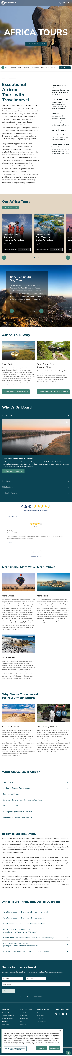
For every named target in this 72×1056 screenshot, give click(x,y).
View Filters (11, 516)
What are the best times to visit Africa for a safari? (24, 924)
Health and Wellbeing (25, 1018)
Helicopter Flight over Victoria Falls (17, 812)
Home (3, 78)
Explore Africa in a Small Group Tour (52, 392)
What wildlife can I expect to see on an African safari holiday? (28, 937)
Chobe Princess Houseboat (14, 806)
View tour (24, 249)
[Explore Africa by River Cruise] (18, 350)
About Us (5, 1009)
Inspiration (5, 1021)
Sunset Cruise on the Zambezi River (17, 818)
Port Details (23, 1024)
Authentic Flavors (9, 493)
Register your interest (10, 249)
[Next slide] (68, 257)
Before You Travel (26, 1009)
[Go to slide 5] (35, 311)
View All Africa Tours (35, 44)
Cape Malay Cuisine (11, 794)
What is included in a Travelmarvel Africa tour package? (26, 918)
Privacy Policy (38, 996)
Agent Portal (40, 1015)
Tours (19, 67)
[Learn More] (56, 1014)
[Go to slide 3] (27, 311)
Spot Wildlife (8, 782)
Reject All (41, 1048)
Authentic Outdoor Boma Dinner (16, 788)
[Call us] (60, 3)
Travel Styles (35, 67)
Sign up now (8, 991)
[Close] (60, 1031)
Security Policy (63, 1051)
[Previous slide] (4, 257)
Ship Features (7, 487)
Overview (13, 67)
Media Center (5, 1024)
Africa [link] (20, 78)
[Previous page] (32, 551)
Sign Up (53, 67)
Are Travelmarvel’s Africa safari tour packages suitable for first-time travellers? (20, 944)
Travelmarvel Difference (8, 1015)
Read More (10, 542)
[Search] (64, 3)
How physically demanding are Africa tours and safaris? (26, 951)
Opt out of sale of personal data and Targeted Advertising (15, 1048)
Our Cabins (6, 481)
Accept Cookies (54, 1048)
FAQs (47, 67)
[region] (32, 1041)
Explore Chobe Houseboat (13, 471)
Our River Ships (8, 416)
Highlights (26, 67)
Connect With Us (43, 1009)
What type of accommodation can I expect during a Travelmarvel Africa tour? (20, 930)
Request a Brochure (42, 1012)
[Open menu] (68, 3)
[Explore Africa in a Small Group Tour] (53, 350)
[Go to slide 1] (34, 258)
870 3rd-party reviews (41, 510)
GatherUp (39, 556)
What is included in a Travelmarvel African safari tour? (25, 912)
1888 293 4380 (62, 1009)
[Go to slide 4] (31, 311)
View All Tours (65, 68)
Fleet (42, 67)
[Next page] (39, 551)
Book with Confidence (7, 1018)
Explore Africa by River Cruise (15, 392)
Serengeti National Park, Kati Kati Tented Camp (22, 800)
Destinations (12, 78)
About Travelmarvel (7, 1012)
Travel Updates (23, 1015)
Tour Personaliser (41, 1021)
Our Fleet (4, 1027)
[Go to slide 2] (38, 258)
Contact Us (40, 1018)
